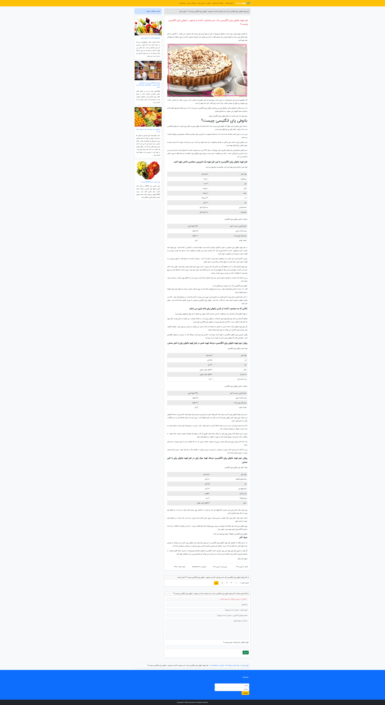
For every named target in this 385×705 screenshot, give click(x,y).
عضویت (245, 693)
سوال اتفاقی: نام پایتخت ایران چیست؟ (236, 642)
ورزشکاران (182, 3)
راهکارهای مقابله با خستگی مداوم (150, 38)
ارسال (245, 652)
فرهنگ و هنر (191, 3)
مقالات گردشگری (217, 3)
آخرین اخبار (201, 3)
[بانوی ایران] (243, 3)
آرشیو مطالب (229, 3)
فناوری (208, 3)
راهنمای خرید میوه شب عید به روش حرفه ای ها (148, 130)
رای (216, 583)
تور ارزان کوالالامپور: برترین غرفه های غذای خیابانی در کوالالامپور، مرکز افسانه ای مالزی (148, 85)
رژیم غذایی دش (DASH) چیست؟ (150, 182)
